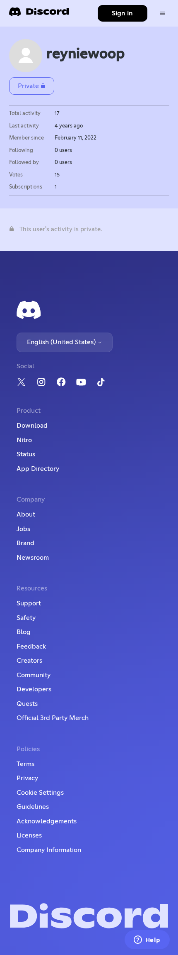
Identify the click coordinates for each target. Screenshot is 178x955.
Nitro (24, 440)
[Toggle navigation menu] (162, 13)
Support (29, 603)
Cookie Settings (40, 792)
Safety (26, 618)
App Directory (38, 468)
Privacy (27, 778)
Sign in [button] (122, 13)
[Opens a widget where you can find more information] (147, 940)
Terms (25, 764)
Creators (29, 660)
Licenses (29, 835)
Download (32, 425)
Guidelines (33, 806)
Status (26, 454)
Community (34, 675)
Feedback (31, 646)
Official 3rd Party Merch (53, 718)
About (26, 514)
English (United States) (62, 342)
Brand (25, 543)
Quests (27, 703)
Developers (34, 689)
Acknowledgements (47, 821)
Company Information (49, 850)
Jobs (23, 529)
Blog (24, 632)
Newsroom (33, 557)
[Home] (39, 14)
